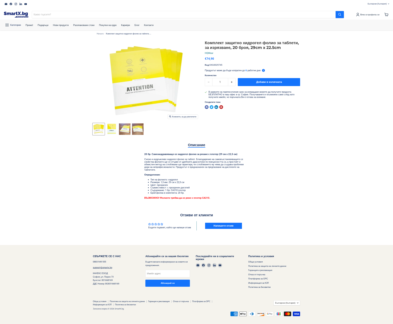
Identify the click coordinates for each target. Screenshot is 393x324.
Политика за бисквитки (259, 287)
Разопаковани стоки (83, 25)
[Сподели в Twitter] (211, 107)
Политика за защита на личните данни (267, 266)
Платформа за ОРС (258, 278)
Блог (136, 25)
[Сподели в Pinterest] (221, 107)
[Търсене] (340, 14)
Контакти (149, 25)
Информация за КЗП (258, 283)
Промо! (29, 25)
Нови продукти (61, 25)
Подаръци (43, 25)
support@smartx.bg (102, 267)
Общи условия (255, 261)
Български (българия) (377, 4)
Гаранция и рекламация (260, 270)
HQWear (209, 53)
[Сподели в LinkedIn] (216, 107)
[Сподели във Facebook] (206, 107)
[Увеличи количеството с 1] (232, 82)
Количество (210, 75)
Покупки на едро (108, 25)
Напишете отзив (223, 225)
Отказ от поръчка (256, 274)
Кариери (125, 25)
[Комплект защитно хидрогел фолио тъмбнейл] (99, 129)
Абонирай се (168, 283)
